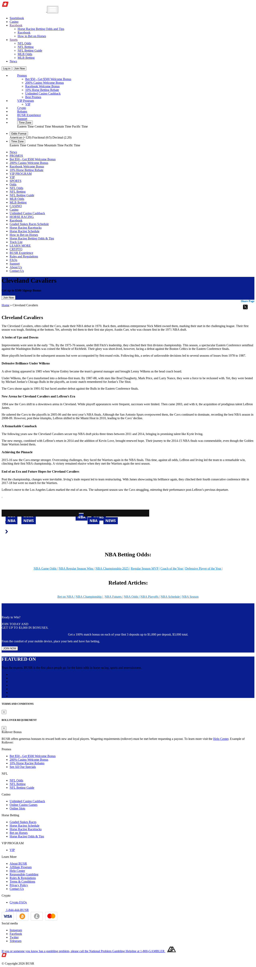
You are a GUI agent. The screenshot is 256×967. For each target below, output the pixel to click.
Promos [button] (22, 75)
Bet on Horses (19, 832)
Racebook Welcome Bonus (42, 86)
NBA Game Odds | (46, 568)
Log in (6, 68)
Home (5, 305)
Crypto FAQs (18, 902)
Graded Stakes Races (23, 822)
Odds (13, 184)
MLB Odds (25, 54)
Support (22, 118)
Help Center (220, 738)
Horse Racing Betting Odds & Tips (32, 238)
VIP (27, 104)
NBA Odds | (132, 596)
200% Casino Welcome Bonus (44, 82)
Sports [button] (14, 39)
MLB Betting (26, 57)
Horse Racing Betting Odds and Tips (41, 29)
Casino (14, 21)
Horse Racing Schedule (24, 231)
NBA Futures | (114, 596)
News (13, 61)
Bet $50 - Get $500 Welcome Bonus (48, 79)
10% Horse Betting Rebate (42, 90)
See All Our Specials (23, 766)
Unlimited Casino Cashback (43, 93)
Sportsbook (17, 18)
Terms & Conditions (22, 881)
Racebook (24, 32)
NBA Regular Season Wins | (77, 568)
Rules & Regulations (23, 878)
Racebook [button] (16, 25)
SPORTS (15, 181)
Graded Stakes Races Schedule (29, 224)
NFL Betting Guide (30, 50)
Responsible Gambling (24, 874)
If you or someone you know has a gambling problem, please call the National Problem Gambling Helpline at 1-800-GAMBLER (83, 951)
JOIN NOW (9, 648)
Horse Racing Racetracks (26, 227)
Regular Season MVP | (145, 568)
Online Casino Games (23, 804)
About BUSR (18, 863)
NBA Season (190, 596)
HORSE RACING (22, 217)
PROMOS (16, 155)
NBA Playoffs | (150, 596)
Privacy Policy (19, 885)
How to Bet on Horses (32, 36)
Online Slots (17, 808)
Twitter (14, 937)
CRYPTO (16, 249)
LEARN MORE (20, 245)
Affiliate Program (21, 867)
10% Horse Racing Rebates (27, 763)
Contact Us (17, 270)
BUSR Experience (29, 115)
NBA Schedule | (171, 596)
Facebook (16, 933)
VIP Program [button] (25, 100)
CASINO (16, 206)
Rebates (22, 111)
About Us (16, 267)
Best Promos (33, 97)
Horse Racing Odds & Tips (27, 836)
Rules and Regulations (24, 256)
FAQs (13, 260)
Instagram (16, 930)
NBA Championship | (90, 596)
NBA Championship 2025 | (112, 568)
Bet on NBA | (66, 596)
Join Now (19, 68)
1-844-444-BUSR (17, 910)
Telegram (15, 941)
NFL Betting (26, 47)
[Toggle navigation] (52, 9)
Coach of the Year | (172, 568)
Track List (16, 242)
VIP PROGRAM (21, 173)
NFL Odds (24, 43)
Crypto (21, 108)
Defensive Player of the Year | (204, 568)
